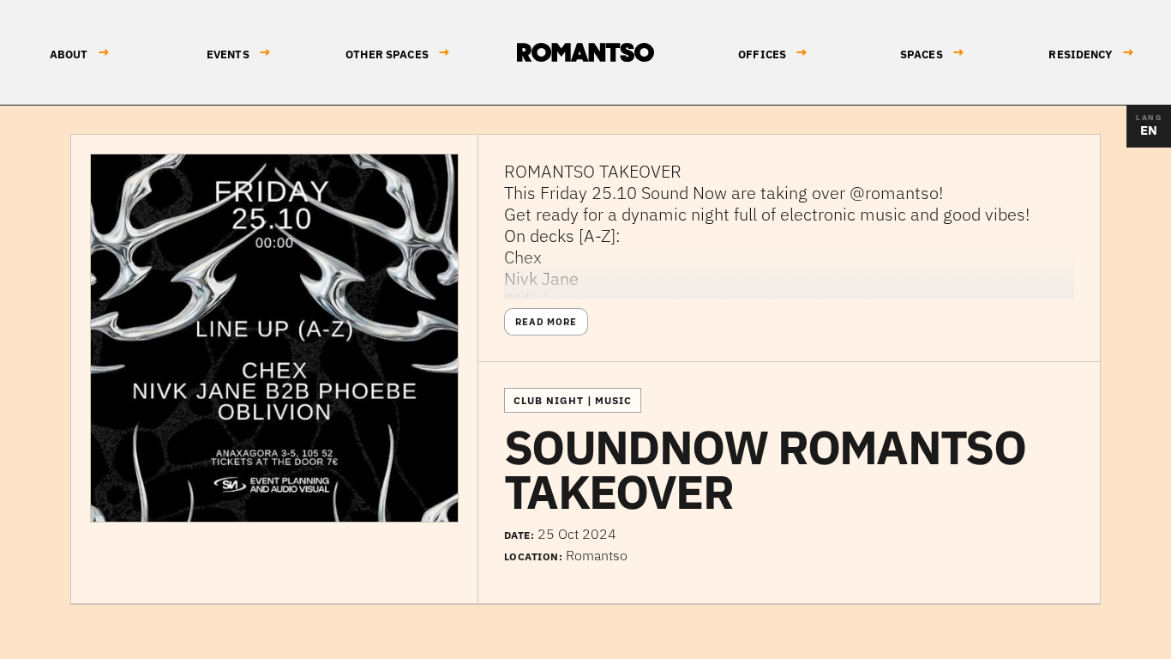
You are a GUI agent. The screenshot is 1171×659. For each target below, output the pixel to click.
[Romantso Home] (585, 52)
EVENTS (239, 53)
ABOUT (80, 53)
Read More (546, 322)
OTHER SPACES (397, 53)
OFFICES (773, 53)
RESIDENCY (1090, 53)
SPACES (932, 53)
